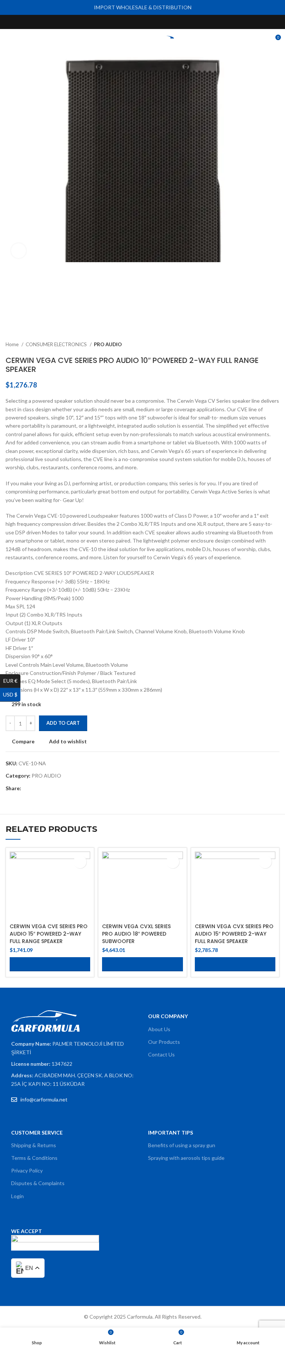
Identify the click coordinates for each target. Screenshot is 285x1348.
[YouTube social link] (151, 22)
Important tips (170, 1132)
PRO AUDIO (108, 344)
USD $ (11, 694)
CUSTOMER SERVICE (37, 1132)
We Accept (26, 1231)
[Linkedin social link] (53, 788)
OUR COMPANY (168, 1016)
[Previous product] (261, 344)
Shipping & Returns (33, 1145)
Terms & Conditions (34, 1158)
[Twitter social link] (134, 22)
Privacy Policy (27, 1170)
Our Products (164, 1042)
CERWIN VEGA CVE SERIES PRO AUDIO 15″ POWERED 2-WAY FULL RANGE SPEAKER (49, 934)
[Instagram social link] (142, 22)
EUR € (11, 681)
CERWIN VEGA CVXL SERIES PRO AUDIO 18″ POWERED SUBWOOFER (136, 934)
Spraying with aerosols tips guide (186, 1158)
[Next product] (275, 344)
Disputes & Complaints (38, 1183)
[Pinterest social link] (159, 22)
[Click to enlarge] (18, 250)
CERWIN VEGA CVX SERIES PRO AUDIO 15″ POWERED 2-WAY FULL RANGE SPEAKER (234, 934)
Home (13, 344)
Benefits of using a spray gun (181, 1145)
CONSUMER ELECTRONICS (57, 344)
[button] (50, 964)
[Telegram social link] (61, 788)
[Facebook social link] (125, 22)
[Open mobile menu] (8, 40)
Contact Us (161, 1054)
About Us (159, 1029)
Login (17, 1196)
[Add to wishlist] (79, 861)
